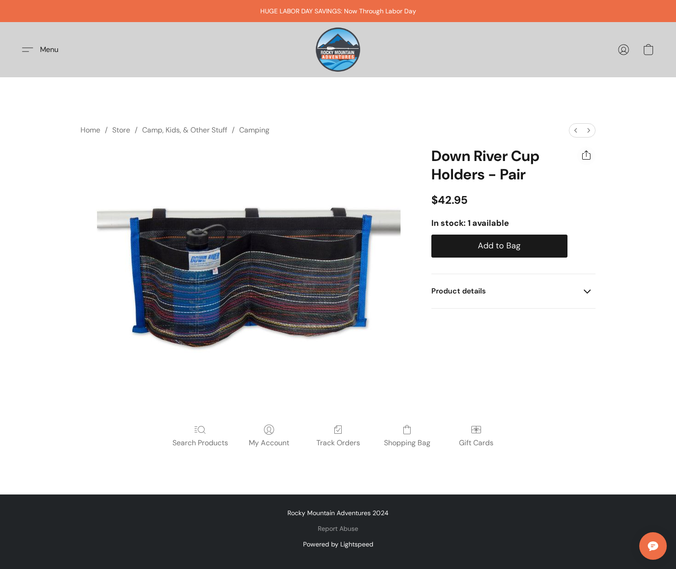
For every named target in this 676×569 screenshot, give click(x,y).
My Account (269, 443)
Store (121, 130)
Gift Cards (476, 443)
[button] (338, 50)
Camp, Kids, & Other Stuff (184, 130)
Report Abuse (338, 528)
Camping (254, 130)
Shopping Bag (407, 443)
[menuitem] (575, 130)
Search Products (200, 443)
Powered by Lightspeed (338, 544)
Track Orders (338, 443)
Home (90, 130)
